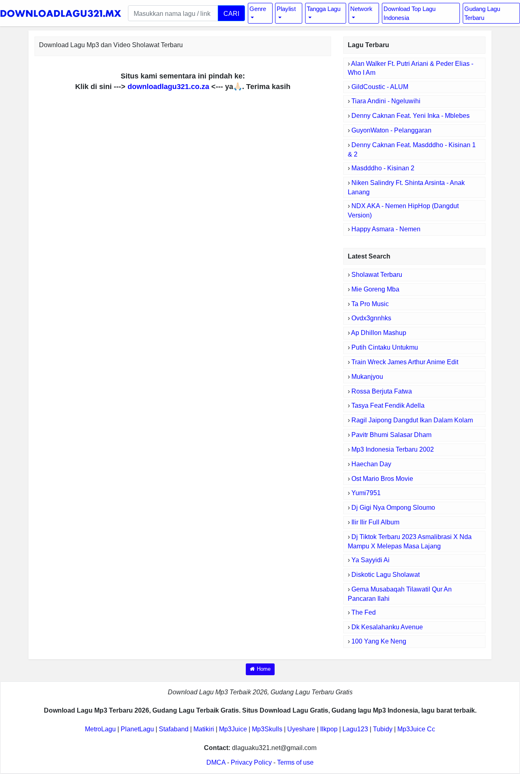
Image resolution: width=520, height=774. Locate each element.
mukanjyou (367, 376)
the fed (363, 612)
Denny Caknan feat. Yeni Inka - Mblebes (410, 115)
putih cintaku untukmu (384, 347)
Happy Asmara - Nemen (385, 229)
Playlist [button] (286, 8)
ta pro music (370, 303)
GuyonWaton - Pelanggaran (391, 130)
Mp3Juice (233, 729)
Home (264, 669)
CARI (231, 13)
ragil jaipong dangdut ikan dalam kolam (412, 420)
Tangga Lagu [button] (323, 8)
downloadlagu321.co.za (168, 87)
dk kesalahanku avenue (387, 627)
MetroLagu (100, 729)
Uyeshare (301, 729)
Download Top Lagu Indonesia (410, 13)
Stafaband (173, 729)
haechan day (371, 464)
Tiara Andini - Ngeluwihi (385, 101)
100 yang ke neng (378, 641)
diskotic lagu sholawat (385, 574)
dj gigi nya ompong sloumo (393, 507)
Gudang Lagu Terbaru (482, 13)
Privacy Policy (251, 762)
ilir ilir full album (375, 522)
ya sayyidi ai (370, 560)
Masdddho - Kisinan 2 (382, 168)
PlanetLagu (137, 729)
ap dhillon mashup (378, 332)
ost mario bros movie (382, 478)
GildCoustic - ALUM (379, 86)
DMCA (215, 762)
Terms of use (295, 762)
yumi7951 (366, 492)
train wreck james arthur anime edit (404, 362)
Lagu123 (355, 729)
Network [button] (361, 8)
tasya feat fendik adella (388, 405)
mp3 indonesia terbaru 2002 (392, 449)
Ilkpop (329, 729)
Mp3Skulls (267, 729)
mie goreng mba (375, 289)
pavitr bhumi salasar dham (391, 434)
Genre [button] (257, 8)
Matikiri (203, 729)
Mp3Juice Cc (416, 729)
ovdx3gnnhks (371, 318)
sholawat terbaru (376, 274)
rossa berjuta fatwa (381, 391)
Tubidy (382, 729)
